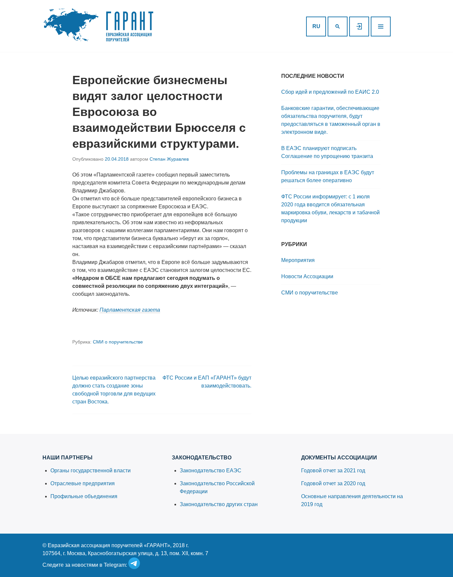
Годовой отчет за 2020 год (333, 483)
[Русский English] (316, 26)
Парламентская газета (129, 310)
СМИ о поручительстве (118, 341)
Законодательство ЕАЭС (210, 470)
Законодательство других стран (219, 504)
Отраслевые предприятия (82, 483)
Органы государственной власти (90, 470)
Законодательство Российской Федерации (217, 487)
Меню (381, 26)
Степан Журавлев (169, 159)
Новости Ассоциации (307, 276)
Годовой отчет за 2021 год (333, 470)
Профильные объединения (83, 496)
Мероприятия (298, 260)
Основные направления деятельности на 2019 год (352, 500)
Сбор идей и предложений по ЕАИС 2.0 (330, 92)
